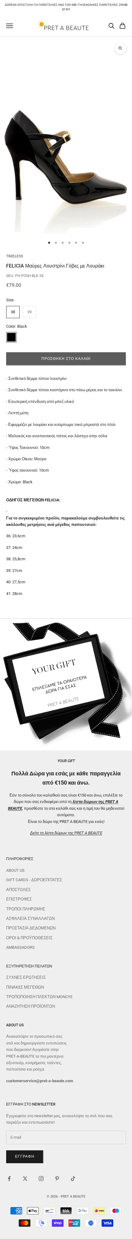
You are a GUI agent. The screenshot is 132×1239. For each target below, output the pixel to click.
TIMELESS (14, 256)
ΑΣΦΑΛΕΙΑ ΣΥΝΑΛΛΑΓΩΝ (30, 918)
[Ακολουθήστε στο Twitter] (25, 1178)
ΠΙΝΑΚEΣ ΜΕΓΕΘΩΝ (25, 987)
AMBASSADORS (20, 947)
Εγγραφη (24, 1156)
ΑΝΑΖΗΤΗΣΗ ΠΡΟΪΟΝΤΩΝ (30, 1006)
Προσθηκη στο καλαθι (65, 359)
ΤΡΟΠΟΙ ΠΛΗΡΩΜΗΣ (25, 909)
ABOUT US (15, 870)
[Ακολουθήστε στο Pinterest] (57, 1178)
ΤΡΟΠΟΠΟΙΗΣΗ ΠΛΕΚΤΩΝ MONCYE (39, 996)
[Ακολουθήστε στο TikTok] (73, 1178)
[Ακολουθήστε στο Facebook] (9, 1178)
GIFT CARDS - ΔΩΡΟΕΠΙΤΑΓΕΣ (34, 880)
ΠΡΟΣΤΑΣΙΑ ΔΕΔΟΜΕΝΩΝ (31, 928)
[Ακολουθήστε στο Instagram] (41, 1178)
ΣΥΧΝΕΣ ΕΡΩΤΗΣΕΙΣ (26, 977)
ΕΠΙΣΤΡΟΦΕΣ (19, 899)
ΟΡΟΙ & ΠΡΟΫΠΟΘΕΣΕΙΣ (29, 938)
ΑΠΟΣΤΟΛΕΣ (18, 889)
